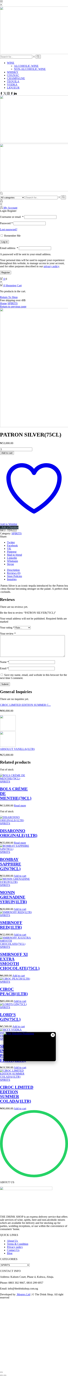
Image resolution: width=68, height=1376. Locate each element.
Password (6, 223)
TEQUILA (13, 81)
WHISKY (12, 72)
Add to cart (7, 453)
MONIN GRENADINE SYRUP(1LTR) (13, 897)
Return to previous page (13, 306)
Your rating (7, 627)
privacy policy (51, 266)
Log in (4, 242)
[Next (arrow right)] (4, 1375)
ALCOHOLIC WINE (26, 65)
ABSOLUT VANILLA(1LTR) (17, 749)
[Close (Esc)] (1, 1372)
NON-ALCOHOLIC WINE (30, 69)
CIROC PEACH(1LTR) (14, 991)
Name (4, 662)
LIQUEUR (13, 87)
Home (3, 303)
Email (4, 668)
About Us (12, 1240)
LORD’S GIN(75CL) (10, 1017)
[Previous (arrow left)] (1, 1375)
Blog (9, 1253)
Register (5, 272)
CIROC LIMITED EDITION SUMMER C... (25, 704)
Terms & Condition (17, 1243)
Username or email (12, 216)
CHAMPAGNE (16, 78)
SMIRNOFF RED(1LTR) (11, 925)
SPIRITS (12, 303)
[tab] (13, 569)
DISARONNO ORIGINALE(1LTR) (18, 833)
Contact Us (13, 1250)
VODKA (12, 84)
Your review (8, 633)
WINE (10, 62)
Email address (9, 248)
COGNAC (13, 75)
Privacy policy (15, 1247)
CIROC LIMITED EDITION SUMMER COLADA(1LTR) (16, 1094)
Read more (20, 805)
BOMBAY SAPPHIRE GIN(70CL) (10, 864)
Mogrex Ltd (23, 1294)
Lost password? (8, 229)
